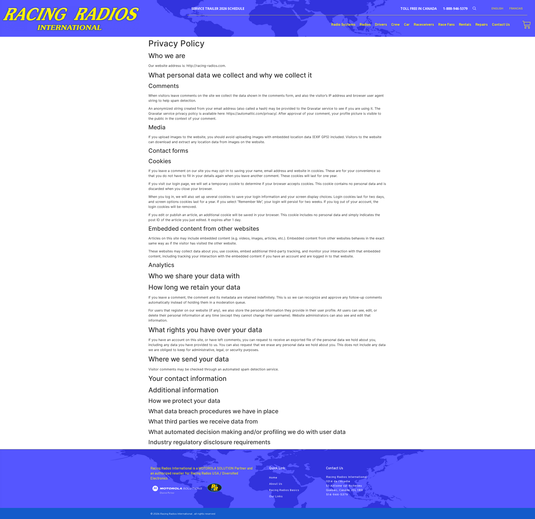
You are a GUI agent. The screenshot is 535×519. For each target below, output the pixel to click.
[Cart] (526, 25)
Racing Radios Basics (284, 490)
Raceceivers (424, 25)
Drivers (381, 25)
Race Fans (446, 25)
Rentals (465, 25)
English (497, 8)
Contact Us (501, 25)
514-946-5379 (337, 494)
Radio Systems (343, 25)
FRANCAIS (516, 8)
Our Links (276, 496)
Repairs (481, 25)
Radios (365, 25)
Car (407, 25)
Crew (395, 25)
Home (273, 478)
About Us (275, 484)
